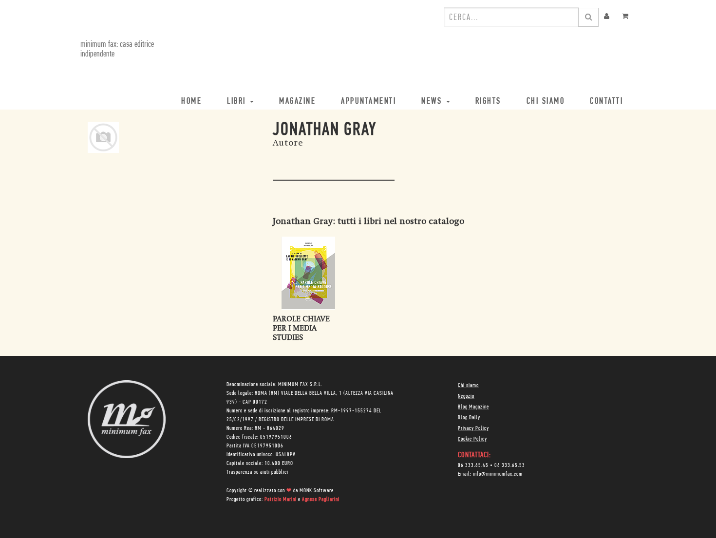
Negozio (466, 396)
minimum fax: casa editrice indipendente (117, 49)
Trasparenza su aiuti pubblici (257, 472)
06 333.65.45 (473, 465)
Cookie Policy (472, 439)
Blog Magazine (473, 407)
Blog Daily (469, 418)
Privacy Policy (473, 428)
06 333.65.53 (509, 465)
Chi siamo (468, 386)
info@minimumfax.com (498, 474)
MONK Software (317, 491)
